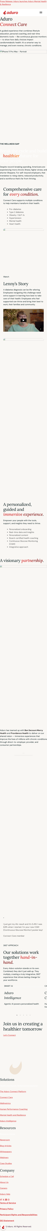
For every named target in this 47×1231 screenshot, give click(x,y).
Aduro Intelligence (8, 1121)
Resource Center (7, 1134)
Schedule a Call (7, 1176)
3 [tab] (23, 1015)
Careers (3, 1188)
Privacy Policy (6, 1209)
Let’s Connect (9, 1035)
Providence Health (20, 733)
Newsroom (5, 1140)
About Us (4, 1182)
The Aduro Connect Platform (13, 1091)
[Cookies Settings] (3, 1227)
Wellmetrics (5, 1103)
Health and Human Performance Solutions (19, 1085)
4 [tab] (27, 1015)
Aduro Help (5, 1194)
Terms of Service (8, 1203)
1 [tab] (17, 1015)
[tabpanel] (23, 996)
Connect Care (6, 1097)
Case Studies (6, 1163)
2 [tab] (20, 1015)
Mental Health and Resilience (13, 1115)
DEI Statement (7, 1220)
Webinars (4, 1157)
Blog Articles (5, 1145)
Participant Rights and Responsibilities (18, 1214)
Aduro (12, 995)
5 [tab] (30, 1015)
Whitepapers (6, 1151)
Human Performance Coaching (14, 1109)
